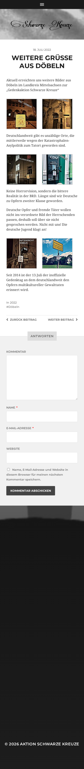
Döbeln (13, 307)
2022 (13, 302)
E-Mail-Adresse (20, 428)
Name (12, 407)
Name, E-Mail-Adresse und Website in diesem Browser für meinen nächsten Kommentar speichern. (37, 474)
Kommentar (16, 352)
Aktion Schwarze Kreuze (49, 744)
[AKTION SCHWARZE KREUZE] (42, 24)
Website (13, 449)
